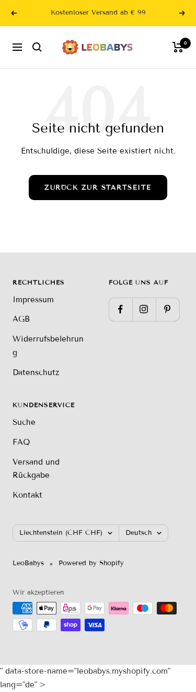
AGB (21, 319)
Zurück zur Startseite (98, 187)
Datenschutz (36, 372)
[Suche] (37, 47)
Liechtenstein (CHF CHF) (60, 533)
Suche (24, 422)
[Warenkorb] (177, 47)
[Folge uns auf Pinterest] (167, 309)
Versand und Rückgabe (36, 468)
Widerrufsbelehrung (48, 345)
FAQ (21, 442)
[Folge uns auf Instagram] (144, 309)
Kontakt (27, 495)
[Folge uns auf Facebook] (120, 309)
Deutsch (138, 533)
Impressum (33, 299)
